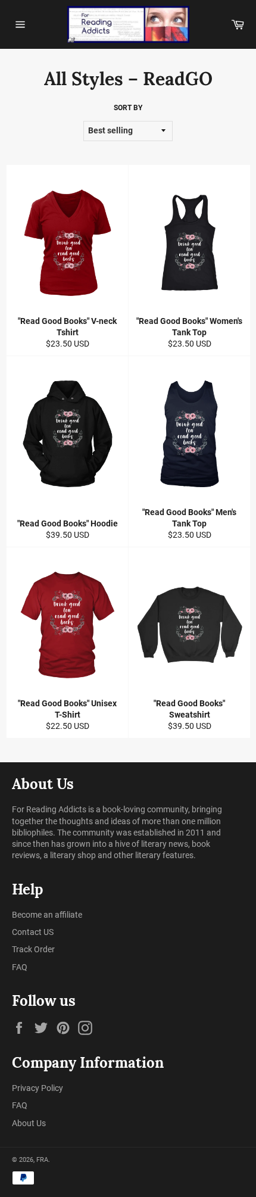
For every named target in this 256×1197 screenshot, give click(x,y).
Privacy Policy (37, 1088)
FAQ (19, 967)
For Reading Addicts (49, 809)
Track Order (33, 949)
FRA (42, 1160)
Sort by (128, 108)
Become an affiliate (47, 914)
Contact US (33, 932)
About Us (29, 1123)
